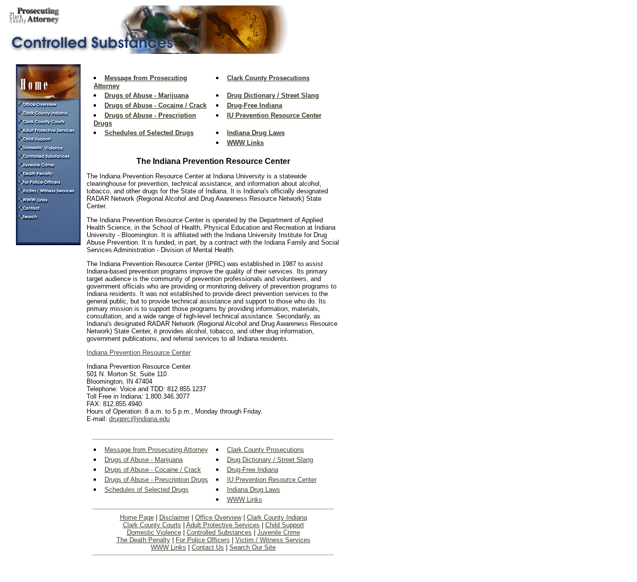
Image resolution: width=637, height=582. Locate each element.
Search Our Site (252, 547)
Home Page (137, 517)
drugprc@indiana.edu (139, 419)
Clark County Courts (152, 525)
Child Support (284, 525)
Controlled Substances (219, 532)
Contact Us (208, 547)
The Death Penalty (143, 540)
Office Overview (218, 517)
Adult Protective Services (223, 525)
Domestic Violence (154, 532)
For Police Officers (203, 540)
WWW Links (168, 547)
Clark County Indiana (277, 517)
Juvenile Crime (278, 532)
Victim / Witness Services (273, 540)
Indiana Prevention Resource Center (139, 352)
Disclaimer (174, 517)
